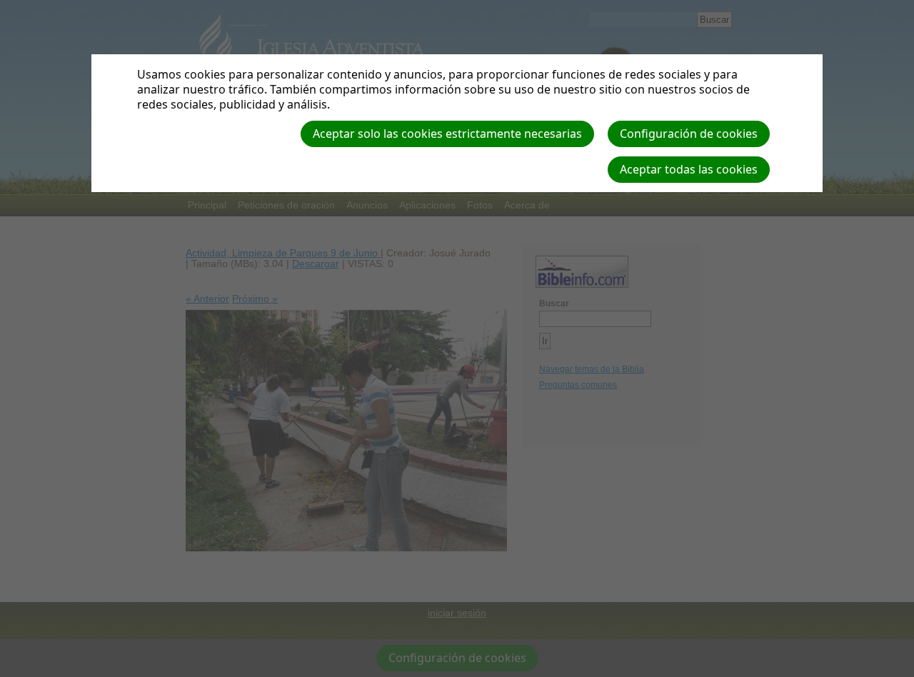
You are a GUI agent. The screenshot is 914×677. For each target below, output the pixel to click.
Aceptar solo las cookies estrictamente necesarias (447, 133)
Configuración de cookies (689, 133)
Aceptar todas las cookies (689, 169)
